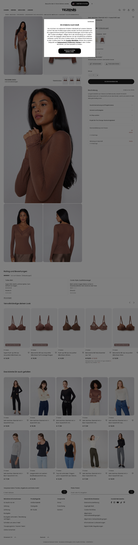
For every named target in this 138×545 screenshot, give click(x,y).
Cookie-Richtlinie (72, 40)
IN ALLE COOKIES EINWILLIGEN (69, 51)
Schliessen (91, 21)
